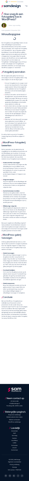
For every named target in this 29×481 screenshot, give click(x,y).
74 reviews (20, 1)
